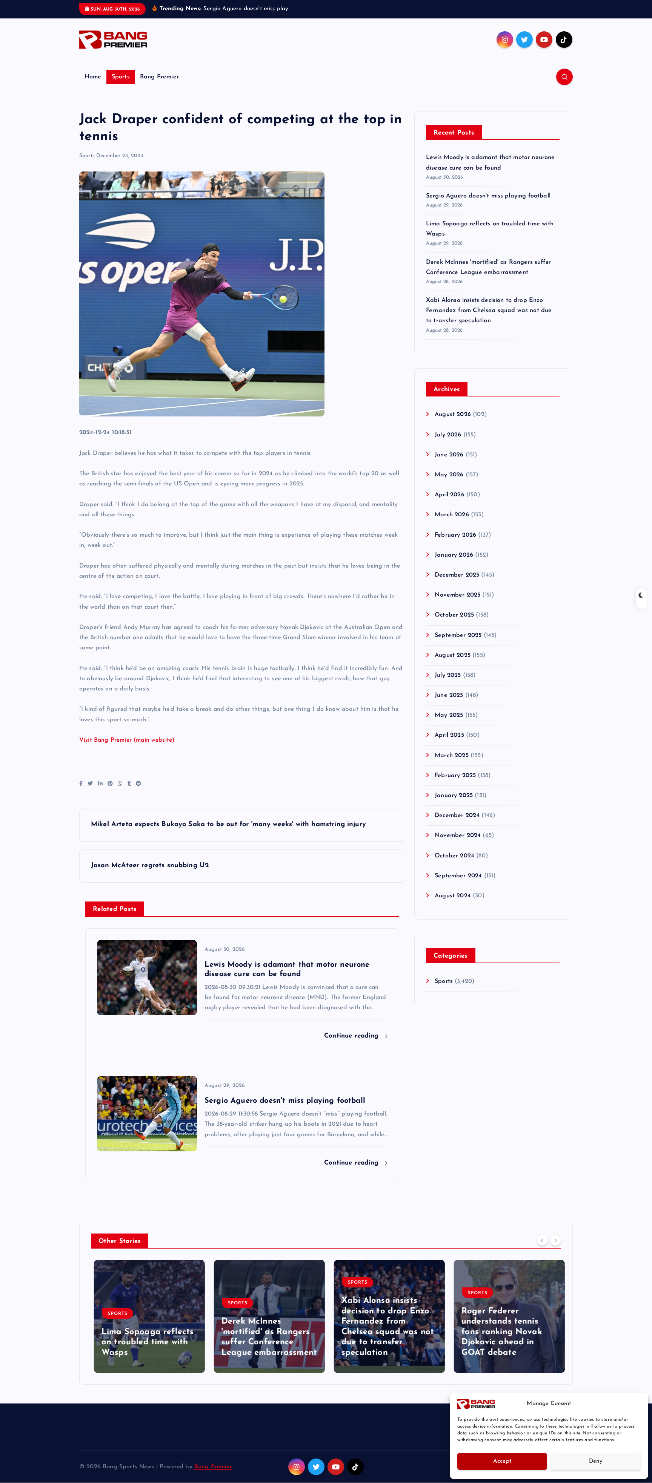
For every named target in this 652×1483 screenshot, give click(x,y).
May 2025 (449, 715)
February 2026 (455, 535)
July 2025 (448, 675)
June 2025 (449, 695)
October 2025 (454, 615)
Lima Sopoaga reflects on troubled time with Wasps (144, 1342)
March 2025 (452, 756)
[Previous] (542, 1240)
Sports (121, 77)
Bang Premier (159, 77)
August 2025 (453, 655)
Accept (502, 1461)
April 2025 (449, 735)
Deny (596, 1461)
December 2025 (457, 575)
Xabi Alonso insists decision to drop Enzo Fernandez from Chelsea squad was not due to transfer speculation (489, 310)
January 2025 (454, 796)
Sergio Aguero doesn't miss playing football (488, 196)
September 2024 (458, 876)
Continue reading (352, 1036)
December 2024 (457, 816)
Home (93, 77)
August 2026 (453, 415)
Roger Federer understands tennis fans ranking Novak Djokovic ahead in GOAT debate (498, 1332)
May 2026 (449, 475)
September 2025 (458, 635)
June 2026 (449, 455)
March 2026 (452, 515)
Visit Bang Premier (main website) (127, 740)
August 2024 (453, 896)
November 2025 (457, 595)
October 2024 (454, 856)
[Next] (555, 1240)
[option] (146, 1316)
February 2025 (455, 776)
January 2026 (454, 555)
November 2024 (458, 836)
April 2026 (449, 495)
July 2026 (448, 435)
